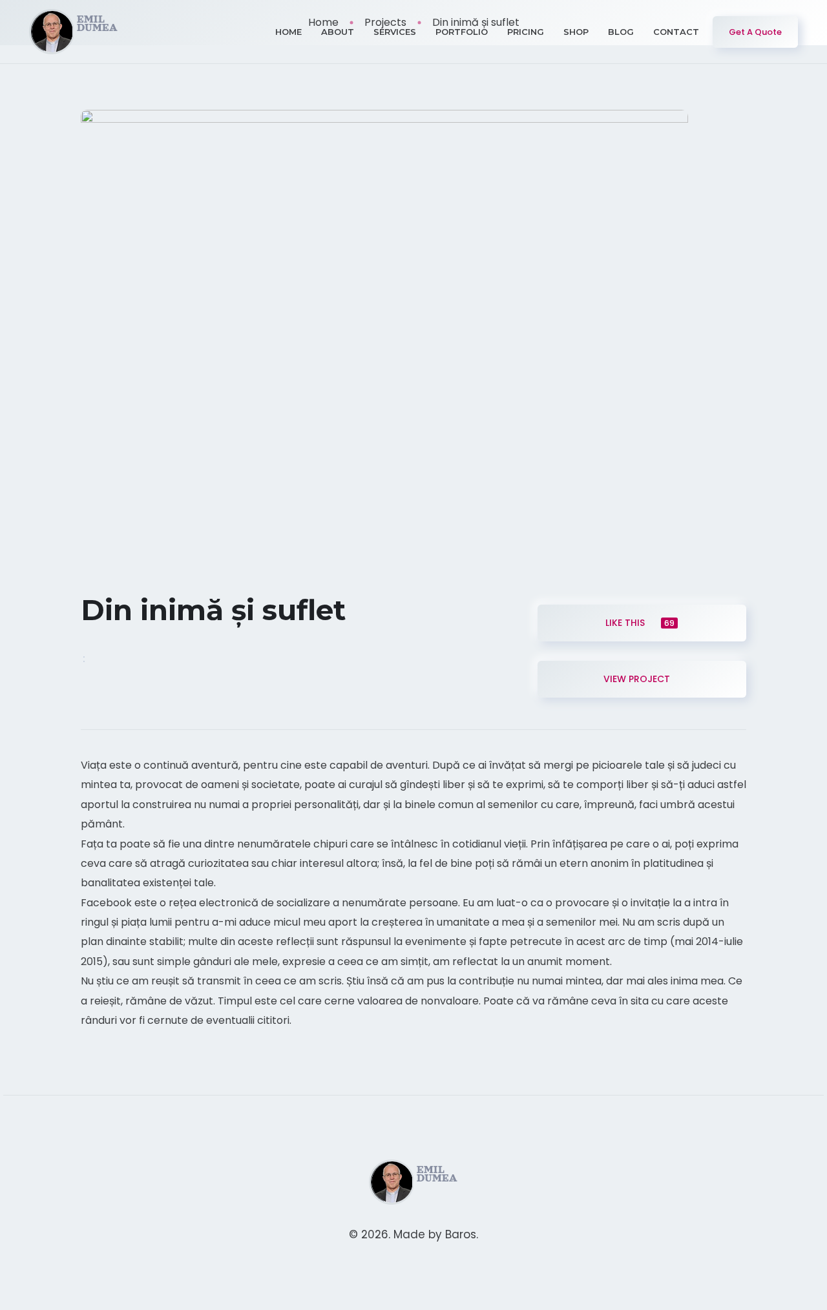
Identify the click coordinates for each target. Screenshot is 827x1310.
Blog (621, 31)
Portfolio (461, 31)
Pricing (525, 31)
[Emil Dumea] (74, 31)
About (337, 31)
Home (288, 31)
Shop (576, 31)
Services (394, 31)
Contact (676, 31)
